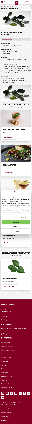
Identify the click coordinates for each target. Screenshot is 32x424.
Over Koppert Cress (6, 346)
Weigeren (16, 231)
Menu (5, 2)
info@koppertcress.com (8, 320)
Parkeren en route (6, 376)
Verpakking (4, 372)
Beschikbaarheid (6, 384)
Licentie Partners (6, 357)
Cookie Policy (5, 416)
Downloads (4, 361)
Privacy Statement (6, 412)
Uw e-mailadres (5, 332)
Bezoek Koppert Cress (7, 350)
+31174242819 (5, 316)
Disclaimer (4, 420)
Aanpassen (15, 226)
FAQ (2, 369)
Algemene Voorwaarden (8, 409)
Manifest (3, 365)
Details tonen (23, 217)
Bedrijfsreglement (6, 387)
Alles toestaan (16, 222)
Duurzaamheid (5, 354)
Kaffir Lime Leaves (7, 39)
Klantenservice (5, 342)
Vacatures (4, 380)
